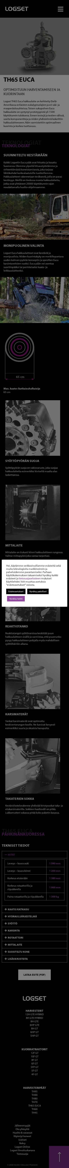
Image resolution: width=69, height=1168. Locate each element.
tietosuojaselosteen (30, 578)
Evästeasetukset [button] (15, 591)
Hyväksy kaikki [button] (16, 598)
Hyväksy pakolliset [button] (38, 591)
